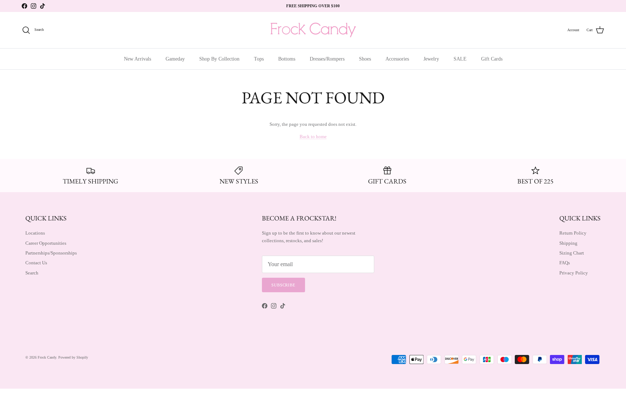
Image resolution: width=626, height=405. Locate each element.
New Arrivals (137, 59)
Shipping (568, 243)
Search (31, 273)
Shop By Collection (219, 59)
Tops (259, 59)
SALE (460, 59)
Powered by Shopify (73, 357)
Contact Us (36, 262)
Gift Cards (491, 59)
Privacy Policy (573, 273)
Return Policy (573, 233)
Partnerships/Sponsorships (51, 253)
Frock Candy (47, 357)
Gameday (175, 59)
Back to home (313, 136)
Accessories (397, 59)
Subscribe (283, 285)
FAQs (564, 262)
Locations (35, 233)
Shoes (365, 59)
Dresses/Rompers (327, 59)
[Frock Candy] (313, 30)
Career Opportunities (45, 243)
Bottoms (286, 59)
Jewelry (431, 59)
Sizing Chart (571, 253)
